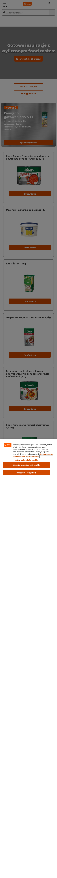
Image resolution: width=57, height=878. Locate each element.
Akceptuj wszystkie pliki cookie (26, 465)
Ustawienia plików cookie (26, 460)
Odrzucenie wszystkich (26, 472)
